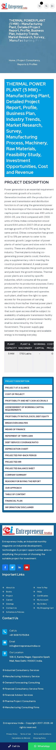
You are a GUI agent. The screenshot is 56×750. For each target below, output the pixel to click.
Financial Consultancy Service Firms (23, 688)
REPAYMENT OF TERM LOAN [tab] (19, 436)
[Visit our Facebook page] (5, 567)
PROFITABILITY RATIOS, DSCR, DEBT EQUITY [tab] (27, 416)
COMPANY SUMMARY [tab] (15, 474)
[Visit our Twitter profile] (12, 567)
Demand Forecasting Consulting (22, 682)
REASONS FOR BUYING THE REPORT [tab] (23, 481)
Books (9, 591)
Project (9, 595)
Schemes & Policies (15, 612)
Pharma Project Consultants (20, 701)
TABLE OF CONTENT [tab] (15, 494)
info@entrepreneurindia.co (24, 645)
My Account (42, 600)
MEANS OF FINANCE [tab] (15, 429)
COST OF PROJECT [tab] (14, 394)
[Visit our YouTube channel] (27, 567)
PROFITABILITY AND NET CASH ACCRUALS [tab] (26, 400)
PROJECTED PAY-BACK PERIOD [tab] (21, 455)
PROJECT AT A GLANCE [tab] (17, 387)
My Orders (42, 604)
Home (12, 60)
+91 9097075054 (19, 635)
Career (9, 600)
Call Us (15, 746)
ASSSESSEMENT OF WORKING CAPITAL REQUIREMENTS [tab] (24, 408)
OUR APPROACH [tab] (13, 487)
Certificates (42, 595)
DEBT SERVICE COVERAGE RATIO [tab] (21, 442)
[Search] (46, 6)
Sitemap (10, 604)
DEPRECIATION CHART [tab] (16, 448)
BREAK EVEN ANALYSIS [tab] (16, 423)
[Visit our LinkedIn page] (20, 567)
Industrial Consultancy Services (21, 670)
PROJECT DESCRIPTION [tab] (17, 381)
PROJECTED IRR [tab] (13, 461)
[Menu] (52, 6)
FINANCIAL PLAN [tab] (13, 500)
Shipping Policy (39, 738)
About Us (10, 587)
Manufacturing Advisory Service (22, 676)
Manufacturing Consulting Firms (21, 707)
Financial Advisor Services (18, 695)
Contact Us (11, 608)
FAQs (39, 591)
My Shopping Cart (45, 608)
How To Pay (42, 587)
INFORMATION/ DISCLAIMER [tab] (19, 507)
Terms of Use (25, 734)
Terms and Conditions (42, 734)
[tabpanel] (29, 228)
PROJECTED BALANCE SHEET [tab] (20, 468)
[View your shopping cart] (40, 6)
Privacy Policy (11, 734)
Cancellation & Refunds (21, 738)
